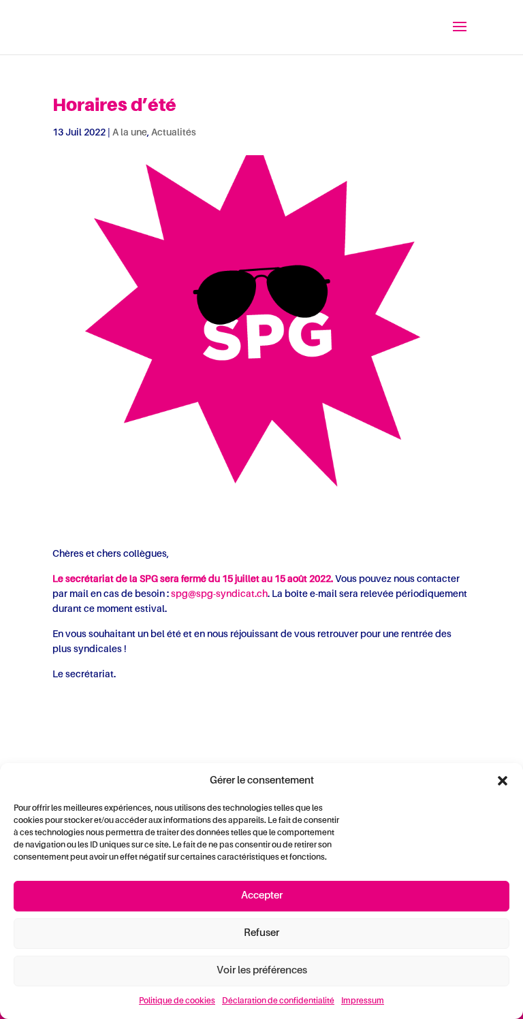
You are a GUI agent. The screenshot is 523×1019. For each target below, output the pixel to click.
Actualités (173, 133)
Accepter (262, 895)
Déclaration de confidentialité (278, 1001)
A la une (129, 133)
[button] (502, 781)
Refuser (261, 933)
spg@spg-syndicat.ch (219, 594)
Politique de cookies (177, 1001)
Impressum (362, 1001)
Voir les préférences (262, 970)
